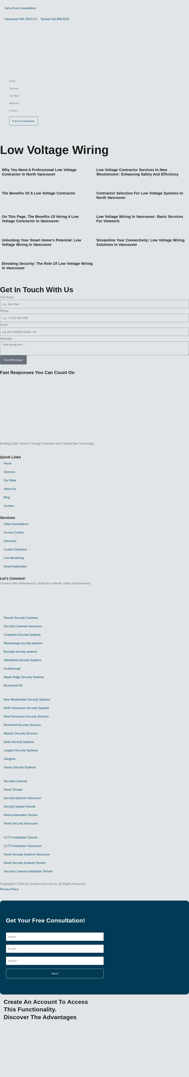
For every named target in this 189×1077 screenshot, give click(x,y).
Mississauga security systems (23, 643)
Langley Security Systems (21, 750)
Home (12, 81)
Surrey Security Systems (20, 767)
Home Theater (13, 789)
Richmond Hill (13, 685)
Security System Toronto (19, 806)
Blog (7, 497)
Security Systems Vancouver (22, 798)
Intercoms (10, 541)
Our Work (14, 95)
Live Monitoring (14, 557)
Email (4, 324)
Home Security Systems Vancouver (27, 854)
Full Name (7, 297)
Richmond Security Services (22, 725)
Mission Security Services (20, 733)
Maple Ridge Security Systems (24, 677)
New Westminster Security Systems (27, 699)
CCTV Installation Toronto (20, 837)
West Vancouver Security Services (26, 716)
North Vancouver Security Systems (26, 708)
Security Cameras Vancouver (23, 626)
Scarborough (12, 668)
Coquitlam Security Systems (22, 634)
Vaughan (10, 758)
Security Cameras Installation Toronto (28, 871)
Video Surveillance (16, 524)
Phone (4, 311)
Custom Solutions (15, 549)
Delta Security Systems (19, 741)
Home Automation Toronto (21, 815)
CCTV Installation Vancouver (23, 846)
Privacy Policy (9, 889)
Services (14, 88)
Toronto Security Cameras (21, 617)
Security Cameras (15, 781)
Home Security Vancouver (21, 823)
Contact (13, 110)
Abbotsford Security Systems (22, 660)
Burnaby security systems (20, 651)
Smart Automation (15, 566)
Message (6, 338)
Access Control (14, 532)
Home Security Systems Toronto (25, 862)
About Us (14, 103)
